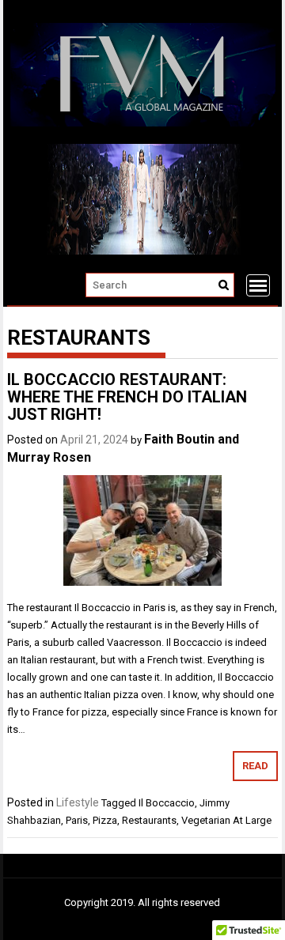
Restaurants (149, 820)
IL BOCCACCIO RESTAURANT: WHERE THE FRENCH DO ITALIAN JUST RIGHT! (127, 397)
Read (255, 766)
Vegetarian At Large (226, 820)
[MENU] (258, 285)
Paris (77, 820)
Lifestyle (77, 802)
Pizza (105, 820)
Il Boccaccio (167, 803)
